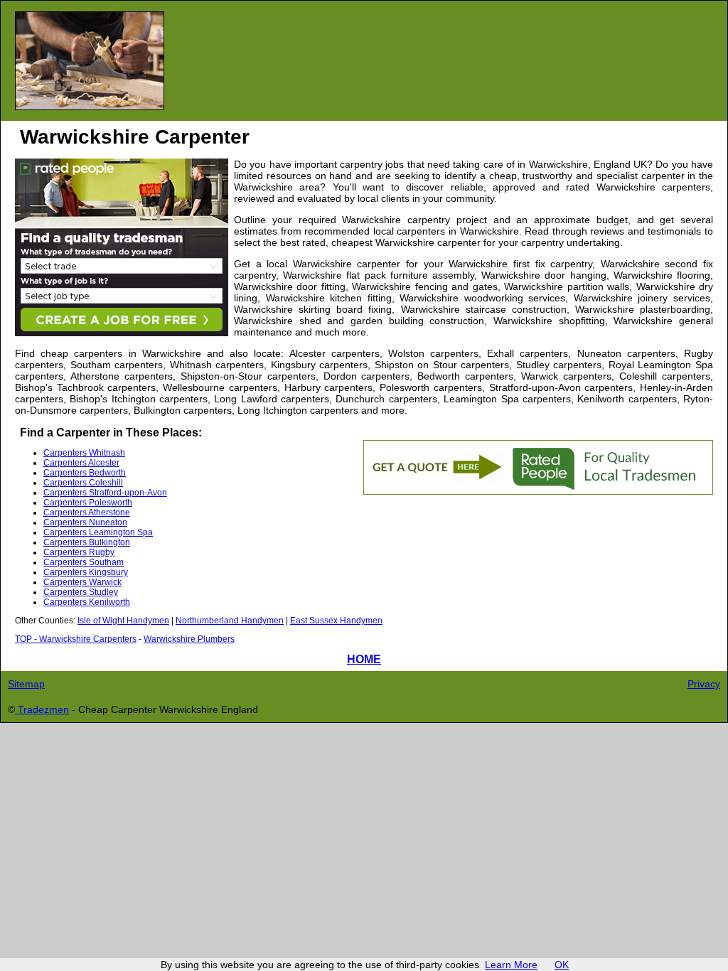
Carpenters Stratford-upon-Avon (105, 493)
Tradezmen (42, 709)
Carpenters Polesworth (87, 503)
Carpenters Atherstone (86, 512)
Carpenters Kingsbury (85, 572)
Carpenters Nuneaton (85, 522)
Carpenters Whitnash (84, 453)
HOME (364, 659)
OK (562, 964)
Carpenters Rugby (78, 552)
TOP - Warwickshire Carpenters (75, 639)
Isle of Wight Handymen (123, 621)
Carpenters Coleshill (83, 483)
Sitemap (26, 684)
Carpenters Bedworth (84, 473)
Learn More (511, 964)
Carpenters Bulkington (86, 542)
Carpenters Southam (83, 562)
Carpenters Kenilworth (86, 602)
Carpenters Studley (80, 592)
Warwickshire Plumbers (189, 639)
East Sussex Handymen (336, 621)
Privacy (703, 684)
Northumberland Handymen (230, 621)
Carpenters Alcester (81, 463)
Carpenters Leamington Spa (98, 532)
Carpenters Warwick (82, 582)
